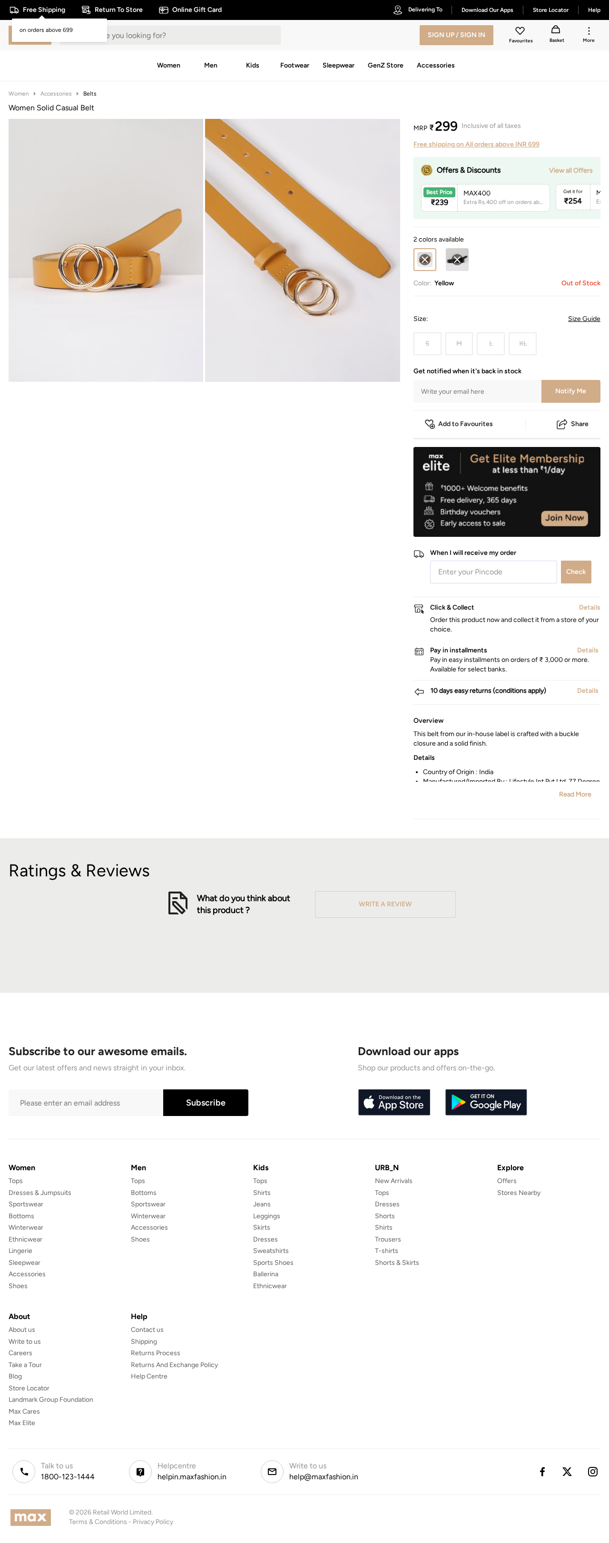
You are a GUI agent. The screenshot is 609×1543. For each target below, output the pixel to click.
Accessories (56, 93)
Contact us (147, 1330)
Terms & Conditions (98, 1522)
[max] (33, 1518)
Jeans (262, 1204)
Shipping (144, 1342)
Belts (90, 93)
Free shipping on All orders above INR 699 (476, 144)
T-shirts (386, 1251)
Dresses (265, 1239)
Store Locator (29, 1388)
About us (22, 1330)
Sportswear (26, 1204)
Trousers (388, 1239)
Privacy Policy (153, 1522)
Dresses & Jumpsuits (40, 1193)
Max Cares (24, 1411)
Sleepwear (24, 1263)
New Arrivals (394, 1181)
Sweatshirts (271, 1251)
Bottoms (21, 1216)
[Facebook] (541, 1471)
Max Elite (22, 1423)
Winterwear (26, 1227)
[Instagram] (593, 1471)
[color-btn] (457, 259)
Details (576, 521)
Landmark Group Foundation (51, 1400)
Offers (507, 1181)
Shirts (262, 1193)
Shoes (18, 1286)
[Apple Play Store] (394, 1102)
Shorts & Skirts (397, 1263)
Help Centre (149, 1376)
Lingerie (20, 1251)
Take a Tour (25, 1365)
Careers (20, 1353)
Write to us (25, 1342)
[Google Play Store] (486, 1102)
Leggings (266, 1216)
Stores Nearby (518, 1193)
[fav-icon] (521, 32)
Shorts (385, 1216)
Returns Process (155, 1353)
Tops (16, 1181)
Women (19, 93)
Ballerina (265, 1274)
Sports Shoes (273, 1263)
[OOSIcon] (457, 259)
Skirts (261, 1227)
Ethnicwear (25, 1239)
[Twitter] (567, 1471)
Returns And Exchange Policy (174, 1365)
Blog (15, 1376)
